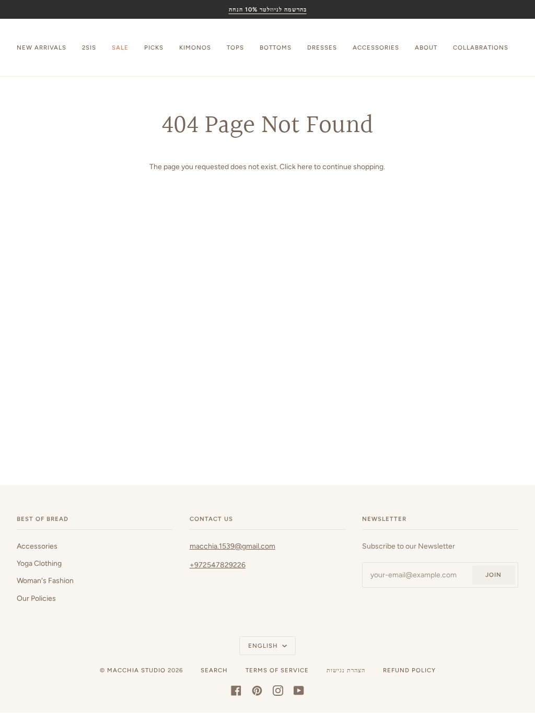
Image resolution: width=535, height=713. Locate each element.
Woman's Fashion (45, 580)
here (304, 166)
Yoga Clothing (39, 563)
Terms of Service (277, 670)
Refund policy (409, 670)
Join (493, 574)
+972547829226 (218, 565)
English (264, 645)
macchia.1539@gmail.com (232, 546)
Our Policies (36, 598)
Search (214, 670)
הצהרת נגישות (346, 670)
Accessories (37, 546)
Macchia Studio (136, 670)
